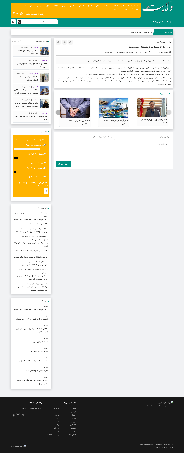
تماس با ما (115, 9)
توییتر (42, 162)
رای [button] (46, 191)
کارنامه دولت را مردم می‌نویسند (141, 32)
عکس (31, 5)
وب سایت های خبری (36, 145)
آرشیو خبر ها (16, 41)
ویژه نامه (135, 9)
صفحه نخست (133, 5)
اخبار (123, 5)
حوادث (56, 5)
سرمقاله (115, 5)
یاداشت (106, 5)
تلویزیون (41, 177)
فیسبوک (41, 168)
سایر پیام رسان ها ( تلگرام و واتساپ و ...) (33, 183)
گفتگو (90, 5)
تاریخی (39, 5)
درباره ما (125, 9)
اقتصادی (73, 425)
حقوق (48, 5)
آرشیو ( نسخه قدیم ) (34, 14)
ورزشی (64, 5)
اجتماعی (81, 5)
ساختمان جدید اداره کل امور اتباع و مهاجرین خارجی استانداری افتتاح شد (26, 93)
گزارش (98, 5)
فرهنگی (72, 5)
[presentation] (169, 112)
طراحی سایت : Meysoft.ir (164, 447)
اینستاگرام (40, 154)
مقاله (24, 5)
